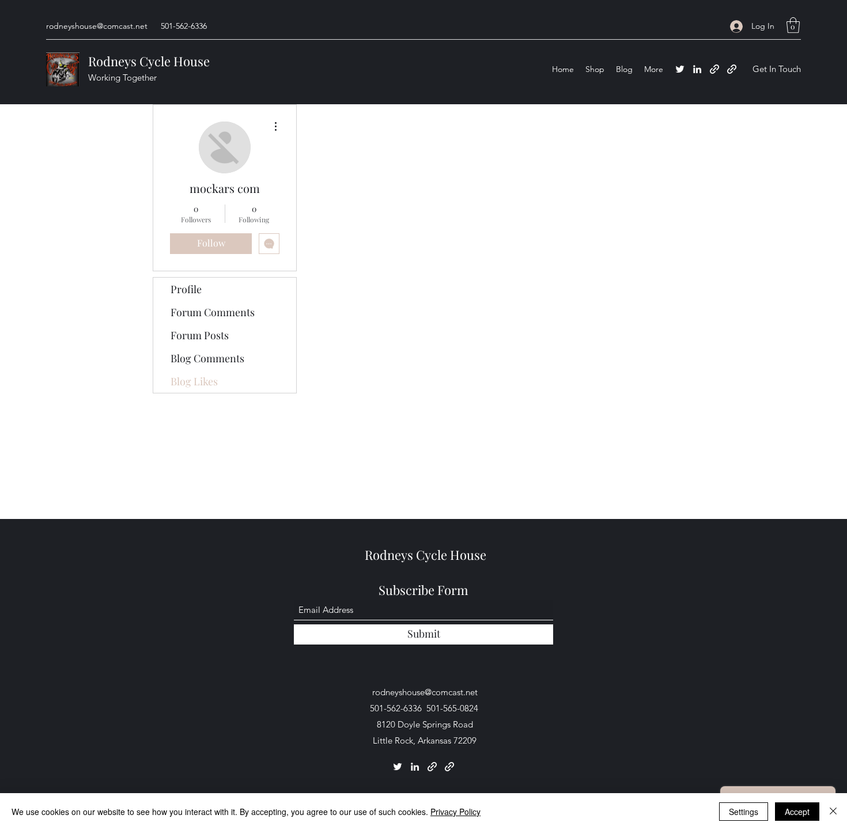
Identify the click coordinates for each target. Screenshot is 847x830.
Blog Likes (194, 381)
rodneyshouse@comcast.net (97, 26)
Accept (797, 811)
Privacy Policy (455, 811)
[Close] (833, 811)
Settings (743, 811)
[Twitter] (680, 69)
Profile (186, 289)
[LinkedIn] (697, 69)
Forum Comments (213, 312)
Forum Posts (200, 335)
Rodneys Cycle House (149, 61)
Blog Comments (207, 358)
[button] (793, 25)
